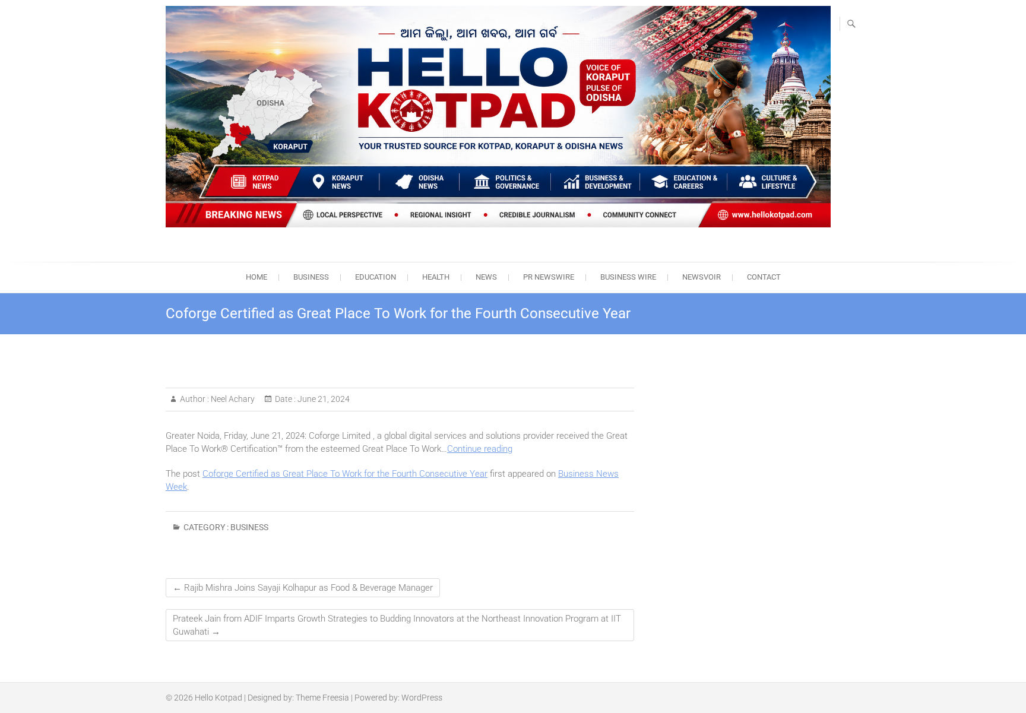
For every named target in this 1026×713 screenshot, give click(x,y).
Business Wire (628, 276)
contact (764, 276)
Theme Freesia (322, 697)
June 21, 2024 (323, 399)
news (486, 276)
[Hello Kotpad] (498, 116)
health (435, 276)
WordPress (421, 697)
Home (256, 276)
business (311, 276)
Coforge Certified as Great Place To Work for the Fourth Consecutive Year (344, 473)
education (375, 276)
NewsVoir (701, 276)
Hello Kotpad (218, 697)
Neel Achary (232, 399)
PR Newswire (548, 276)
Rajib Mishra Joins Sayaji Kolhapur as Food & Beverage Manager (303, 587)
